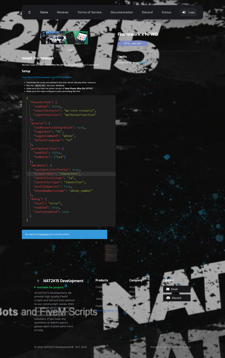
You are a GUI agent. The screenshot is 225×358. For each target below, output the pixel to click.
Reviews (62, 12)
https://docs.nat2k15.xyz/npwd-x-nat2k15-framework (46, 77)
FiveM (70, 49)
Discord (147, 12)
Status (166, 12)
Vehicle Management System (109, 300)
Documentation (122, 12)
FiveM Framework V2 (108, 287)
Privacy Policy (158, 347)
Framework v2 (44, 234)
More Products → (106, 310)
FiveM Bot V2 (104, 306)
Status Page (136, 296)
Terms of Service (89, 12)
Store (44, 12)
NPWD (142, 62)
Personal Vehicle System (109, 293)
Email (174, 289)
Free (58, 49)
